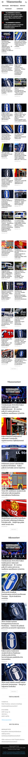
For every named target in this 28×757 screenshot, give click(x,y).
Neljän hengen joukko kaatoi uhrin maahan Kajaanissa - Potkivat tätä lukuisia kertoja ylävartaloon (7, 116)
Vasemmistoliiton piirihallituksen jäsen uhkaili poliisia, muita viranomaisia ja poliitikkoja (21, 361)
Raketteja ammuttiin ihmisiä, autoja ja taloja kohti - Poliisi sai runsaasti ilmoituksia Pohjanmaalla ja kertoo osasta (7, 295)
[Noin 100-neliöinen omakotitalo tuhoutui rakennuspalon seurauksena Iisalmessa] (7, 244)
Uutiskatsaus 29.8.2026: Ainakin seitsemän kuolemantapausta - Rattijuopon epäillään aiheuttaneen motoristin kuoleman (20, 295)
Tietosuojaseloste (6, 720)
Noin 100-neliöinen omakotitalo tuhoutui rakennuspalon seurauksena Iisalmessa (7, 252)
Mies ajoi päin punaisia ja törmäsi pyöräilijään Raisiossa (6, 155)
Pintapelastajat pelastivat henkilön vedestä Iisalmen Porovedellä (6, 361)
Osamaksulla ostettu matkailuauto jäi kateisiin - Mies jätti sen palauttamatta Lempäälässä (20, 341)
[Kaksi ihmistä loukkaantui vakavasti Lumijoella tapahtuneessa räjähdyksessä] (21, 173)
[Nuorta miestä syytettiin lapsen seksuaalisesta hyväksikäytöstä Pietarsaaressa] (7, 129)
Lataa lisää (13, 368)
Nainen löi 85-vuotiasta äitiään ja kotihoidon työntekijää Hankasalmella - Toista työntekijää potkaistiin (6, 203)
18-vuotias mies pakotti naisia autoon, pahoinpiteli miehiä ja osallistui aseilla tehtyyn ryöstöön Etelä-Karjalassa (7, 182)
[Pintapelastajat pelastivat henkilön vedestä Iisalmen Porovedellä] (7, 353)
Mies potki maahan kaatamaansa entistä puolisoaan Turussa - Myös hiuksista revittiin (20, 43)
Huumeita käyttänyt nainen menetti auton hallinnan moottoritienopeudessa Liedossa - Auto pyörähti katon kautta (7, 321)
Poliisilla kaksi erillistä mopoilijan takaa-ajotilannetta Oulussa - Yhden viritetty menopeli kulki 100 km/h (6, 274)
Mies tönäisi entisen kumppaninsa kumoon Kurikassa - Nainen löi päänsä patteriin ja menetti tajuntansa (7, 68)
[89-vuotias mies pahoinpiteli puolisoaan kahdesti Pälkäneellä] (21, 129)
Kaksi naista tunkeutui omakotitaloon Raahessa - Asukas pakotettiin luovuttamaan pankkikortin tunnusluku (20, 69)
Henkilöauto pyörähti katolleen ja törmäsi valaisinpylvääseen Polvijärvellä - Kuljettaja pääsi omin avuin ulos (21, 254)
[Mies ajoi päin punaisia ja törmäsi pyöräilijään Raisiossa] (7, 147)
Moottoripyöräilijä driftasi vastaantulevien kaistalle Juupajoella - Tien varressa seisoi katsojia (20, 91)
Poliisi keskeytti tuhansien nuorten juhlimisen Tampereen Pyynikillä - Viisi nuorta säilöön (20, 274)
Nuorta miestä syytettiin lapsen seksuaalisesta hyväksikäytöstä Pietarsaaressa (6, 136)
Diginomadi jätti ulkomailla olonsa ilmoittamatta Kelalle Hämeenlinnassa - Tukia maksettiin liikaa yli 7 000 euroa (20, 156)
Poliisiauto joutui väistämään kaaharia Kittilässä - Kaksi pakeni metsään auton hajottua (20, 202)
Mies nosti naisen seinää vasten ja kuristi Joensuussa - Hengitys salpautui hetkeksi (7, 90)
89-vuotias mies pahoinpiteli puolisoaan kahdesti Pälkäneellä (20, 136)
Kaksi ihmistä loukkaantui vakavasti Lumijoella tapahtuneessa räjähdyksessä (20, 180)
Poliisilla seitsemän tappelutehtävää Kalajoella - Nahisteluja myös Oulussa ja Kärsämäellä (20, 321)
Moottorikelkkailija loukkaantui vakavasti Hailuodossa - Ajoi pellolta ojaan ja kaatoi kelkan (6, 342)
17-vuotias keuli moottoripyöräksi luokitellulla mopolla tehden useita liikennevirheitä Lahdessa (20, 224)
